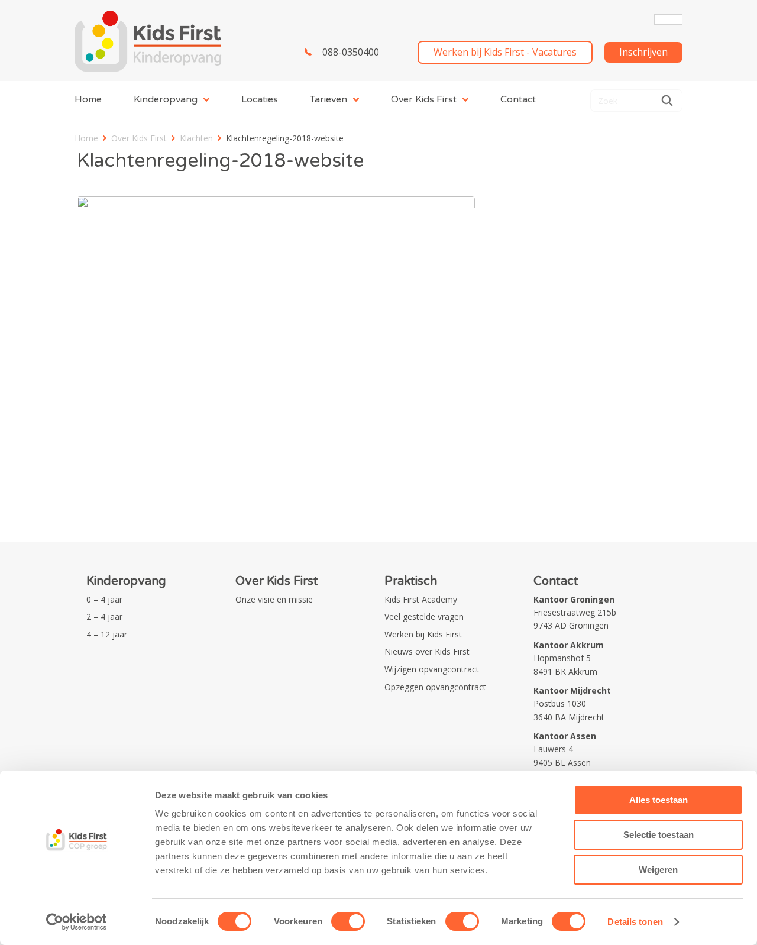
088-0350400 (350, 52)
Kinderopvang (166, 99)
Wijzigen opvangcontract (431, 669)
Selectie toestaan (658, 835)
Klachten (196, 138)
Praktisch (410, 581)
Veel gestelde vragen (424, 616)
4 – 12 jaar (106, 634)
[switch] (348, 921)
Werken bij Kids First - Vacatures (505, 52)
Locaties (259, 99)
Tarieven (328, 99)
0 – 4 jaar (104, 599)
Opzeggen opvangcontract (435, 686)
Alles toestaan (658, 800)
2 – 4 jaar (104, 616)
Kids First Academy (420, 599)
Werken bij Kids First (423, 634)
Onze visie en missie (274, 599)
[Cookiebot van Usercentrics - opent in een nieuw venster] (76, 922)
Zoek (667, 100)
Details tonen (634, 922)
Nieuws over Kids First (427, 651)
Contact (518, 99)
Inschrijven (643, 52)
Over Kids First (424, 99)
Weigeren (658, 870)
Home (88, 99)
